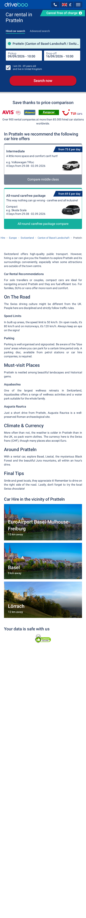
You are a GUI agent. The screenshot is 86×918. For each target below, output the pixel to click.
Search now (43, 80)
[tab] (15, 30)
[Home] (16, 4)
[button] (55, 5)
